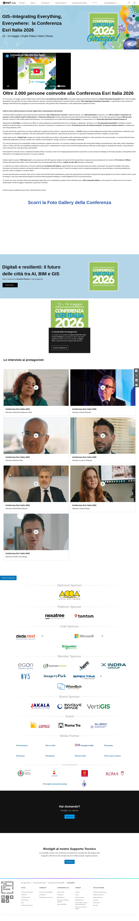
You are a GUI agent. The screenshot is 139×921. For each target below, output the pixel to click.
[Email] (136, 385)
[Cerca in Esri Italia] (129, 2)
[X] (136, 375)
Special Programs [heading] (98, 887)
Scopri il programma (60, 348)
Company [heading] (78, 887)
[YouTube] (7, 901)
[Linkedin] (136, 380)
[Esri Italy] (9, 2)
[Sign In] (135, 2)
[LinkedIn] (11, 897)
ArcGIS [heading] (23, 887)
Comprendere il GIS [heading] (63, 887)
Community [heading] (42, 887)
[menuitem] (28, 892)
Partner (94, 3)
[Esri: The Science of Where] (7, 888)
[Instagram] (3, 901)
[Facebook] (136, 370)
